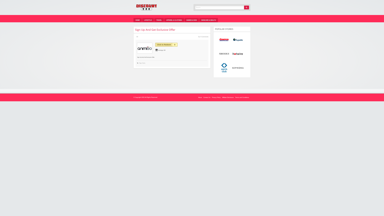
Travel (159, 20)
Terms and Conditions (242, 97)
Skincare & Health (208, 20)
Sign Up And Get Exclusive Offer (155, 30)
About (200, 97)
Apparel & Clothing (174, 20)
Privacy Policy (216, 97)
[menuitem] (138, 20)
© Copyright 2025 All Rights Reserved (145, 97)
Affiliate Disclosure (228, 97)
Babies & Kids (191, 20)
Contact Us (206, 97)
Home (138, 20)
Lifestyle (148, 20)
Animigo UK (162, 50)
